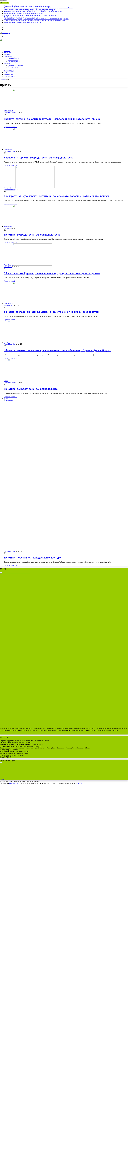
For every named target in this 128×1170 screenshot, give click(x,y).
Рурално (7, 63)
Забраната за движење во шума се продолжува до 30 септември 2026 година (30, 15)
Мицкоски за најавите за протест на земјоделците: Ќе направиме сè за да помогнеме (33, 11)
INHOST (79, 783)
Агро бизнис (8, 56)
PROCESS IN (14, 783)
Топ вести (7, 52)
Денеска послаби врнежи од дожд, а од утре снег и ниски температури (51, 311)
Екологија (7, 69)
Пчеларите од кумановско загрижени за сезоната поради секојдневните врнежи (56, 196)
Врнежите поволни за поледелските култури (32, 557)
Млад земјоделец (14, 58)
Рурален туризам (14, 62)
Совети (6, 72)
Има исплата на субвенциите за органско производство (23, 22)
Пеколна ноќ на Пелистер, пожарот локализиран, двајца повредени (27, 6)
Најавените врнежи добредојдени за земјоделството (38, 157)
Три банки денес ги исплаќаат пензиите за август (21, 17)
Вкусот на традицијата (16, 65)
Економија (7, 54)
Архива (2, 779)
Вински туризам (13, 67)
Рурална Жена (13, 60)
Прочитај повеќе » (10, 127)
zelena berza (8, 228)
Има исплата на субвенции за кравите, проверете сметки (23, 13)
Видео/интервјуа (9, 76)
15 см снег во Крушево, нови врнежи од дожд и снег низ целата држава (52, 273)
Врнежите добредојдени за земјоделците (31, 388)
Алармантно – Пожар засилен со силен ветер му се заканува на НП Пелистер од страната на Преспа (38, 8)
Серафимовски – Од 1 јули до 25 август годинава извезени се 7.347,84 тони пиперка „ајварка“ (36, 19)
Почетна (7, 51)
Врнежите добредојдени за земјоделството (32, 234)
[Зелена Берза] (5, 33)
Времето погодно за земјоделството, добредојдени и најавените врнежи (52, 119)
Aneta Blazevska (9, 112)
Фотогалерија (8, 74)
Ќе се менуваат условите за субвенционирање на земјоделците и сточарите (29, 10)
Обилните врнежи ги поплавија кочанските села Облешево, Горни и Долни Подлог (57, 350)
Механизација (9, 71)
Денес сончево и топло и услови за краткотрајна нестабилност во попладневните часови (34, 20)
